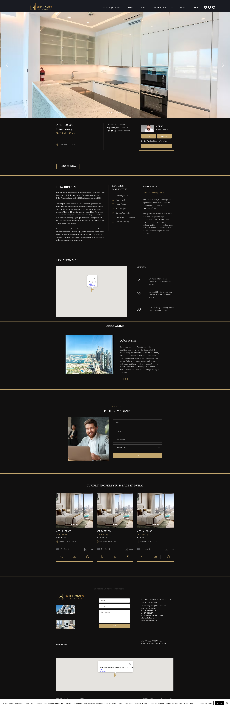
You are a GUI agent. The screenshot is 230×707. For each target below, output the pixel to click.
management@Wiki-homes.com (155, 606)
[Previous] (7, 65)
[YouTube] (213, 7)
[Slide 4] (114, 112)
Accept (219, 703)
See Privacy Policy (186, 703)
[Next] (223, 65)
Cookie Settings (206, 703)
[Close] (227, 703)
